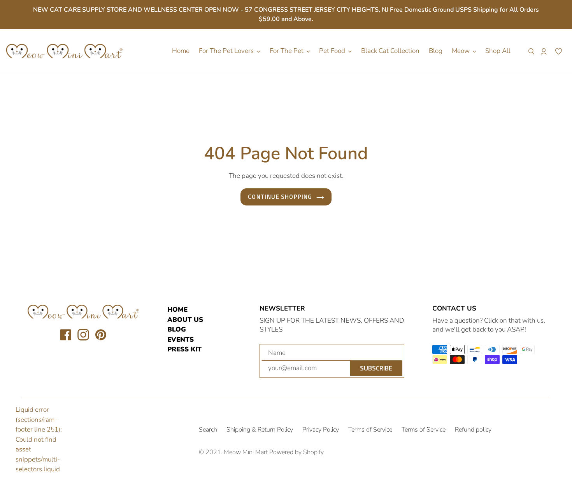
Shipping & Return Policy (259, 429)
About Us (185, 319)
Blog (176, 329)
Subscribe (376, 368)
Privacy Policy (320, 429)
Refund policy (473, 429)
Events (180, 339)
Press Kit (184, 349)
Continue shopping (280, 196)
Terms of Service (370, 429)
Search (208, 429)
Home (177, 309)
